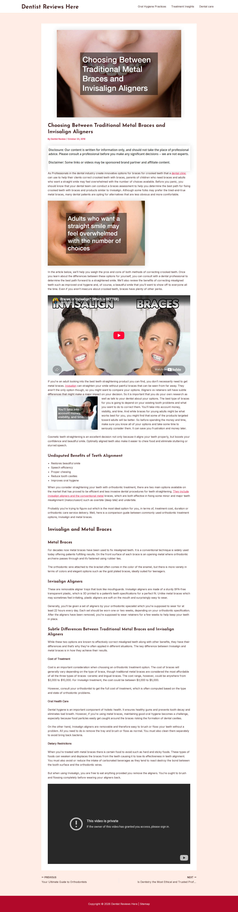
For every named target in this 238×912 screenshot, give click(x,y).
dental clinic (179, 173)
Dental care (206, 6)
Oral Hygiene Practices (152, 6)
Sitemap (145, 904)
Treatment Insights (182, 6)
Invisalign (70, 385)
